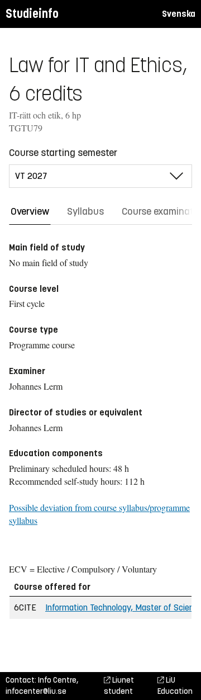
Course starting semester (63, 152)
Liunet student (119, 685)
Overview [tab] (30, 211)
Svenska (178, 13)
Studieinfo (32, 13)
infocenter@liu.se (36, 691)
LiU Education (175, 685)
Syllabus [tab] (85, 211)
